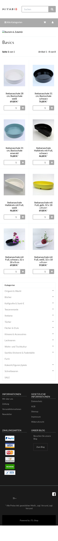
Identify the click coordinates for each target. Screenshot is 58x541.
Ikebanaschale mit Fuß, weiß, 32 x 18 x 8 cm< (43, 260)
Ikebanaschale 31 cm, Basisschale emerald (14, 150)
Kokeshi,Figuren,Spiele (16, 365)
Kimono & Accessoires (15, 334)
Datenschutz (36, 401)
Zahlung (5, 404)
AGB (33, 406)
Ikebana (8, 315)
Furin (7, 358)
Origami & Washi (13, 291)
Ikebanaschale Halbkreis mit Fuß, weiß (14, 205)
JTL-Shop (34, 520)
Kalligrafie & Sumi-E (14, 303)
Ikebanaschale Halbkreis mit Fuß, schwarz (43, 150)
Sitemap (34, 411)
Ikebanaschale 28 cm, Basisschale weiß (14, 96)
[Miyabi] (9, 9)
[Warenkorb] (44, 22)
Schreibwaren (11, 371)
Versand (44, 505)
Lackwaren (10, 340)
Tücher (8, 321)
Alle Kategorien (14, 22)
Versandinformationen (11, 409)
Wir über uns (7, 399)
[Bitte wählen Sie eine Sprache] (14, 498)
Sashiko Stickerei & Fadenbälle (20, 352)
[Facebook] (54, 494)
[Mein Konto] (53, 22)
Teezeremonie (11, 309)
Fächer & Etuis (12, 328)
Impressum (36, 417)
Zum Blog (40, 447)
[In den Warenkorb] (22, 107)
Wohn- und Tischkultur (16, 346)
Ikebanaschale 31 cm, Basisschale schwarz (43, 96)
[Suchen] (52, 9)
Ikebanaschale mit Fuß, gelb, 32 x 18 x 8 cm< (43, 205)
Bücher (8, 297)
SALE (7, 377)
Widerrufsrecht (37, 422)
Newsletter (7, 414)
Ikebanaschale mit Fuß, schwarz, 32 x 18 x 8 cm (14, 260)
